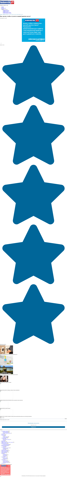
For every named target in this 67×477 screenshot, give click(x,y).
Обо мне (3, 7)
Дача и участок (3, 434)
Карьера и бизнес (4, 441)
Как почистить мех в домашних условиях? (5, 382)
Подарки (4, 446)
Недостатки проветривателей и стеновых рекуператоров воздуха (8, 354)
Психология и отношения (5, 445)
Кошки (4, 438)
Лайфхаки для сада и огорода (7, 12)
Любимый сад (4, 448)
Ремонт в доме (5, 457)
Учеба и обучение (4, 452)
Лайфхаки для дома (5, 11)
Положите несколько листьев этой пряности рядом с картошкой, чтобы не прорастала (11, 400)
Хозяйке (2, 459)
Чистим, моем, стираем (6, 462)
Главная (3, 6)
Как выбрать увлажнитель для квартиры (5, 364)
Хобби (2, 453)
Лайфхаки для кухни (6, 10)
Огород (4, 449)
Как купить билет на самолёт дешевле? (5, 408)
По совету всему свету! (4, 443)
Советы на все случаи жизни (5, 450)
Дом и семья (3, 435)
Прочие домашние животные (6, 439)
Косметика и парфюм (5, 431)
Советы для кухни (5, 461)
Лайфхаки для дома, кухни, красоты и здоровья (7, 442)
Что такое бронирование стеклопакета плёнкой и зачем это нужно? (9, 374)
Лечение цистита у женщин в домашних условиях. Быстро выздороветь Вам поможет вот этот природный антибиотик (16, 416)
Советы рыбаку (5, 456)
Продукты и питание (5, 432)
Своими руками (5, 458)
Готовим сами (4, 460)
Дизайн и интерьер (5, 436)
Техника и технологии (4, 451)
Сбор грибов (4, 455)
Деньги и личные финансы (6, 444)
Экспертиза (3, 463)
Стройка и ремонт (5, 437)
